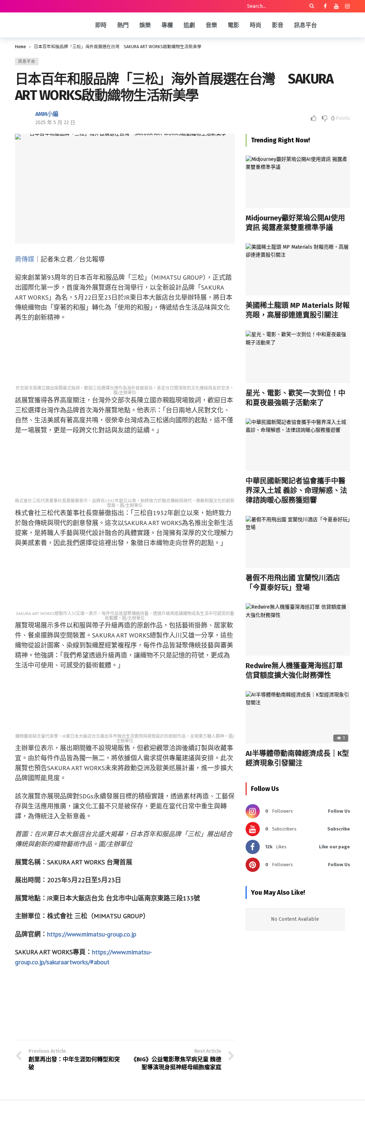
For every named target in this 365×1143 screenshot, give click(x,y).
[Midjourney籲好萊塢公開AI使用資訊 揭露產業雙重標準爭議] (298, 182)
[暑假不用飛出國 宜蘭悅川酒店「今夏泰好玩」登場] (298, 542)
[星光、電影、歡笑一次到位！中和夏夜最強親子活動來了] (298, 357)
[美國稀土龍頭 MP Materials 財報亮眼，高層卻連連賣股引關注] (298, 269)
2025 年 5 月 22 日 (55, 123)
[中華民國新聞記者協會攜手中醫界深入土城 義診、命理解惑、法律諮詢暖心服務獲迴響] (298, 444)
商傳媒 (24, 259)
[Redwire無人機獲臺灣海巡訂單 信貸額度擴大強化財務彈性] (298, 629)
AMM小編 (46, 114)
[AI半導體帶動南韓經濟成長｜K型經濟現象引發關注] (298, 717)
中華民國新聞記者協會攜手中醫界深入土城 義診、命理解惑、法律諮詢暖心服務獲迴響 (296, 490)
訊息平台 (26, 61)
